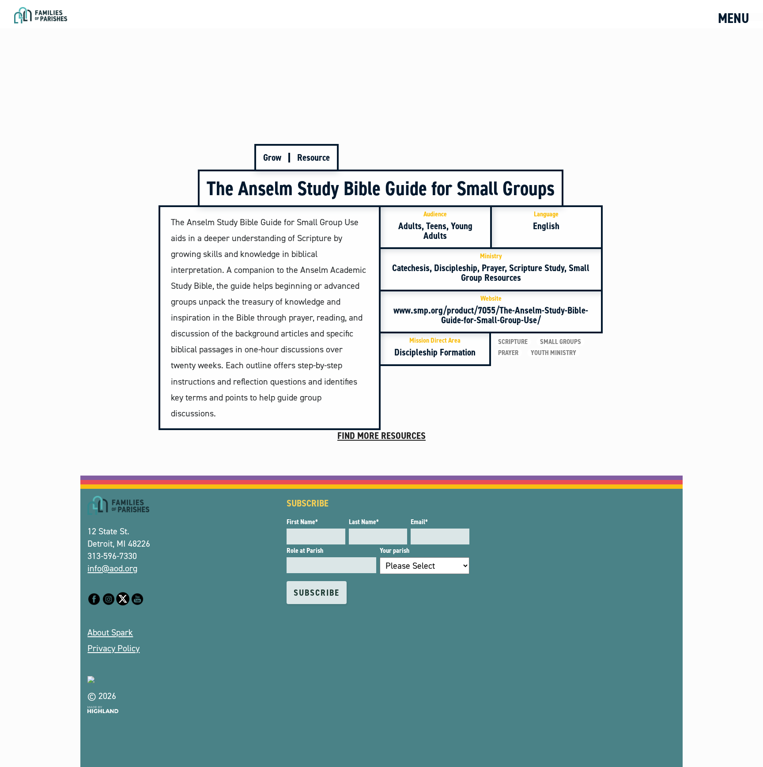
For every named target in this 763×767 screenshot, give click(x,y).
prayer (508, 353)
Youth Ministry (553, 353)
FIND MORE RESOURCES (381, 435)
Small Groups (560, 342)
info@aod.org (112, 568)
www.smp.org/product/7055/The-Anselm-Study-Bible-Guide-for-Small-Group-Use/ (490, 310)
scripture (513, 342)
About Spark (110, 632)
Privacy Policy (113, 648)
